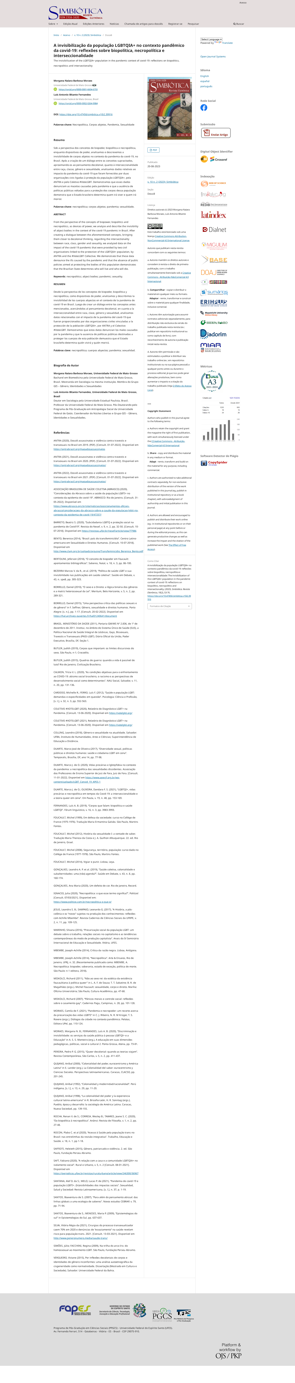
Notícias (114, 23)
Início (56, 35)
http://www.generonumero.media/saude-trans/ (81, 1238)
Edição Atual (70, 23)
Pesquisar (193, 23)
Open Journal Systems (213, 56)
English (204, 76)
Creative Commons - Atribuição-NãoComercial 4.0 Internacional (169, 277)
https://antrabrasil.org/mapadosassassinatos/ (80, 465)
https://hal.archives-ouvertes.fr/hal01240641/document (85, 616)
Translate (227, 42)
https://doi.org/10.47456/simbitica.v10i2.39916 (86, 114)
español (204, 81)
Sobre (52, 23)
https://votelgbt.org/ (120, 713)
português (206, 86)
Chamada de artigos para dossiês (143, 23)
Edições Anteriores (93, 23)
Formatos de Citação (160, 606)
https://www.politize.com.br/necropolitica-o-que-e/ (82, 901)
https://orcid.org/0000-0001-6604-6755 (78, 89)
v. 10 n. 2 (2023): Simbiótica (87, 35)
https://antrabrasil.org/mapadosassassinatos (79, 449)
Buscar (240, 23)
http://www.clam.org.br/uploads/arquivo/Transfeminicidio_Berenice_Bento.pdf (98, 551)
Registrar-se (175, 23)
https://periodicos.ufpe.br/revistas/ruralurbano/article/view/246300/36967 (96, 1173)
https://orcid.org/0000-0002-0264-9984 (78, 103)
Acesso (243, 2)
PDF (154, 150)
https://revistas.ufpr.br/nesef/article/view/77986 (109, 530)
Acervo (66, 35)
